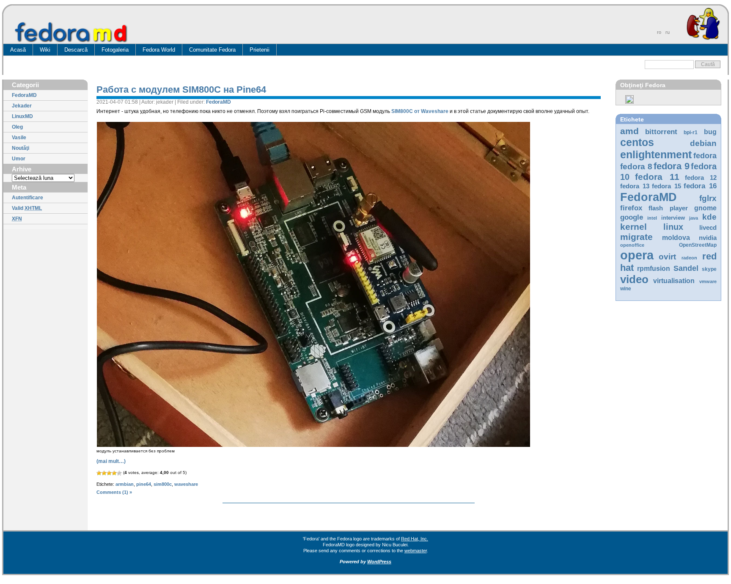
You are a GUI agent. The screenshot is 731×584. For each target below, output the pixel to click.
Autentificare (27, 198)
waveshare (186, 484)
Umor (18, 159)
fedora (705, 156)
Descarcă (76, 50)
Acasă (18, 50)
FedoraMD (24, 95)
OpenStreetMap (698, 245)
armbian (124, 484)
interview (673, 218)
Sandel (685, 268)
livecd (708, 227)
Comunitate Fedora (212, 50)
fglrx (708, 198)
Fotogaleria (115, 50)
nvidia (708, 237)
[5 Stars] (119, 473)
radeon (689, 257)
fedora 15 (666, 186)
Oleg (17, 127)
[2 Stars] (104, 473)
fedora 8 (636, 166)
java (693, 217)
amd (629, 131)
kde (709, 216)
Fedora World (159, 50)
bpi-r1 (691, 132)
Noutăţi (20, 148)
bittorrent (661, 132)
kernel (633, 226)
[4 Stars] (114, 473)
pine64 (143, 484)
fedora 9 (672, 166)
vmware (708, 281)
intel (652, 217)
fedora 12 (701, 177)
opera (637, 255)
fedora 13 (634, 186)
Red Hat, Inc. (414, 538)
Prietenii (259, 50)
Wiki (45, 50)
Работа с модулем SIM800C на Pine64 (181, 89)
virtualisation (674, 280)
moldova (676, 237)
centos (637, 142)
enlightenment (656, 154)
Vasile (19, 137)
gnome (705, 208)
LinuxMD (22, 116)
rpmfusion (653, 268)
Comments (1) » (114, 492)
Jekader (22, 106)
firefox (631, 208)
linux (673, 226)
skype (709, 269)
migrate (636, 237)
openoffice (632, 245)
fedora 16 (700, 186)
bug (710, 131)
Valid (27, 208)
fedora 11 (657, 177)
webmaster (415, 550)
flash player (668, 208)
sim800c (163, 484)
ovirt (667, 256)
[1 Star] (99, 473)
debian (703, 143)
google (631, 217)
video (634, 279)
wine (625, 289)
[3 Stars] (109, 473)
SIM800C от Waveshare (419, 111)
